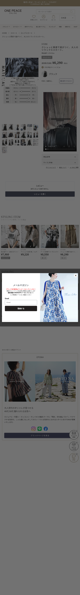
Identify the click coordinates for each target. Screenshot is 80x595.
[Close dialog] (75, 275)
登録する (21, 308)
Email (7, 298)
